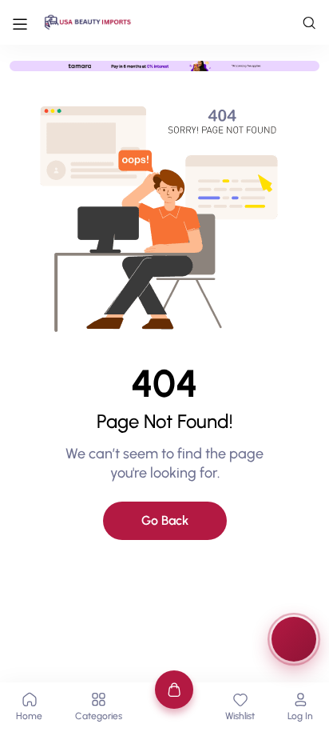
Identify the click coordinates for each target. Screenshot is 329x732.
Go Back (164, 520)
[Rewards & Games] (294, 639)
